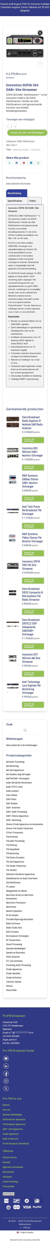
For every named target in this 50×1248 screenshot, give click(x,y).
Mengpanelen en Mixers (16, 890)
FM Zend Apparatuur (15, 861)
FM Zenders (11, 869)
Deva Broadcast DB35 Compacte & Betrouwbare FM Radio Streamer (32, 594)
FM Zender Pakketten (16, 865)
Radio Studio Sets (14, 927)
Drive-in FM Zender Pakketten (19, 828)
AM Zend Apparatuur (15, 770)
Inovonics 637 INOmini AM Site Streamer (31, 658)
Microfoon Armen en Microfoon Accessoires (19, 896)
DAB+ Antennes (13, 807)
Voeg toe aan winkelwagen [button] (29, 440)
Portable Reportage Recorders (19, 919)
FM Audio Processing (15, 840)
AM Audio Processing (15, 761)
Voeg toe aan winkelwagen (27, 132)
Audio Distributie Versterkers (19, 782)
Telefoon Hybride (13, 981)
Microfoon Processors (16, 902)
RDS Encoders (12, 931)
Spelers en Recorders (15, 952)
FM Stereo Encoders (15, 857)
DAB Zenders (12, 803)
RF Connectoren (13, 940)
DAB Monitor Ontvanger (21, 150)
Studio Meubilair (13, 973)
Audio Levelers (12, 790)
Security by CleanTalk (32, 1240)
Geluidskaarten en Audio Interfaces (21, 878)
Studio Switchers (13, 977)
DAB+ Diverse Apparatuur (17, 815)
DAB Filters (11, 799)
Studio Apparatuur (14, 969)
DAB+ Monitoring (25, 141)
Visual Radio (11, 990)
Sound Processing (14, 944)
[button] (40, 32)
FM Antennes (12, 836)
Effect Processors (14, 832)
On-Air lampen (12, 915)
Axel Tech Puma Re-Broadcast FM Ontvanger (31, 510)
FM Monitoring (12, 853)
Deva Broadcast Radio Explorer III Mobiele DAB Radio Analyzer (32, 422)
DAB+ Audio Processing (16, 811)
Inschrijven (8, 1194)
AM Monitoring (12, 765)
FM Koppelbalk (12, 849)
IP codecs (10, 886)
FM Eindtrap (11, 845)
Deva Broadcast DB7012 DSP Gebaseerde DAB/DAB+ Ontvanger (31, 627)
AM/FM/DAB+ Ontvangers (17, 778)
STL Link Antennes (14, 960)
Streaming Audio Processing (18, 965)
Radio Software (13, 923)
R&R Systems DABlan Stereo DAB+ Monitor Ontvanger (30, 481)
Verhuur (9, 985)
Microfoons (11, 906)
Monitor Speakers (14, 910)
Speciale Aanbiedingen (16, 948)
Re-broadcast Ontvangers (17, 935)
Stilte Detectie (13, 956)
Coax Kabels (11, 795)
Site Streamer (35, 150)
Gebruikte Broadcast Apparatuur (20, 874)
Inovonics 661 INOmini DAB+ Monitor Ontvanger (32, 451)
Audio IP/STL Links (14, 786)
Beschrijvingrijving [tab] (16, 177)
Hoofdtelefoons (13, 882)
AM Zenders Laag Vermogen (18, 774)
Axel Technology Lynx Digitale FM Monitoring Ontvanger (31, 687)
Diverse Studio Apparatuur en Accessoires (24, 824)
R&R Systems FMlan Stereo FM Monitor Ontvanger (32, 537)
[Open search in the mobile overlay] (25, 730)
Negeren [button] (25, 10)
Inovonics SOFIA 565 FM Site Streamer (31, 565)
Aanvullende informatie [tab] (18, 183)
